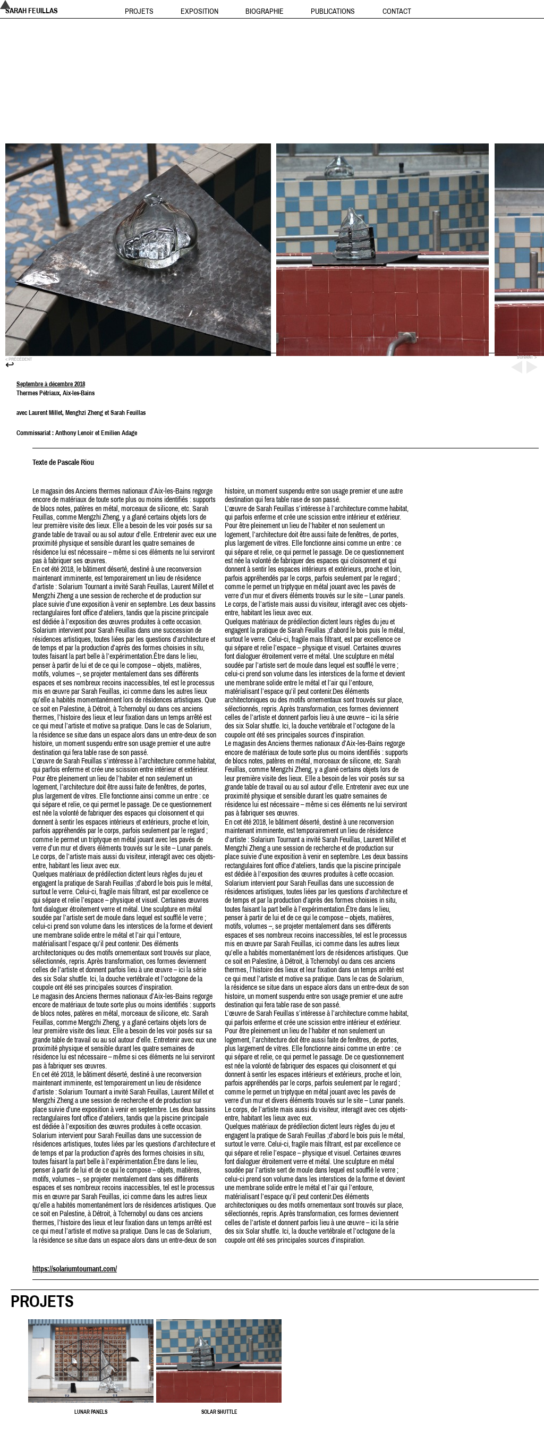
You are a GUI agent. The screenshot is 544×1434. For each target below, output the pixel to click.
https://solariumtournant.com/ (74, 1268)
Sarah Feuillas (31, 10)
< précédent (18, 358)
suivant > (527, 356)
